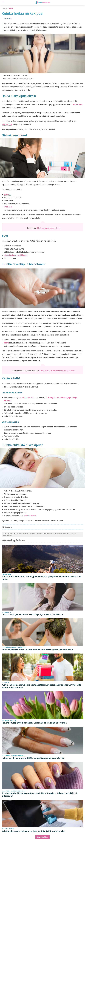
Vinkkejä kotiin (8, 829)
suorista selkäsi (26, 397)
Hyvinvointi (6, 612)
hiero (6, 343)
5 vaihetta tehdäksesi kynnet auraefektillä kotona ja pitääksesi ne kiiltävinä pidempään (40, 794)
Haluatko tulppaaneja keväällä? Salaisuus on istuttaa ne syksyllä (34, 723)
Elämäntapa (6, 574)
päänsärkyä (7, 124)
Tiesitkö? (5, 682)
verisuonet (78, 104)
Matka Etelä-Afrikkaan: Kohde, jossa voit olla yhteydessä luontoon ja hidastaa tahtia (41, 577)
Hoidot (11, 8)
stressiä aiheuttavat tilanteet (16, 255)
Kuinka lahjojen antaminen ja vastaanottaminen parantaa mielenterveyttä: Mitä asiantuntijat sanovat (41, 686)
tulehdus (7, 194)
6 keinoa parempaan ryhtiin (48, 228)
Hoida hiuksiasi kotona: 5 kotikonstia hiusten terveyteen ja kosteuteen (37, 649)
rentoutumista (30, 516)
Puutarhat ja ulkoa (9, 720)
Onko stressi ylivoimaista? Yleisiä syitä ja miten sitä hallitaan (32, 614)
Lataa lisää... (42, 837)
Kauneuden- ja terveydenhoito (14, 647)
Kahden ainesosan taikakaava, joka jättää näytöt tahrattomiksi (33, 831)
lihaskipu (8, 207)
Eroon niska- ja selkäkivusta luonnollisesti (57, 371)
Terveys (4, 8)
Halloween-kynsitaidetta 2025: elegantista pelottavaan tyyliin (33, 758)
